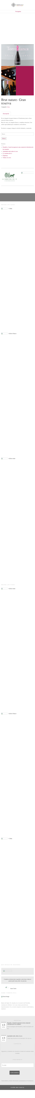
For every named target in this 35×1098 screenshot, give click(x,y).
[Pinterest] (25, 1048)
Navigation (18, 11)
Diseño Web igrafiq (17, 1087)
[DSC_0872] (17, 88)
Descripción (6, 113)
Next (31, 177)
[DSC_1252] (17, 73)
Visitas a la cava (7, 157)
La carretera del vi (7, 153)
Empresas (5, 155)
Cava (8, 107)
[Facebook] (8, 1048)
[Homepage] (17, 4)
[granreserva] (17, 55)
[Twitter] (13, 1048)
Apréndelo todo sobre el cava (10, 151)
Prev (3, 177)
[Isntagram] (19, 1048)
